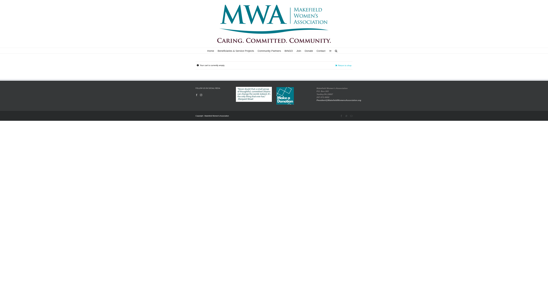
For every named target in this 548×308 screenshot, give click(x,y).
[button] (336, 50)
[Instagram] (201, 95)
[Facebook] (197, 95)
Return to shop (344, 65)
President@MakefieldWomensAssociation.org (339, 100)
